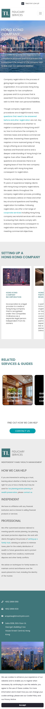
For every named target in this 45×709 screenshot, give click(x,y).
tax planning (13, 489)
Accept (22, 705)
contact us (28, 492)
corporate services (12, 212)
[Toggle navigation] (40, 13)
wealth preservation (9, 492)
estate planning (24, 489)
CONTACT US (22, 430)
